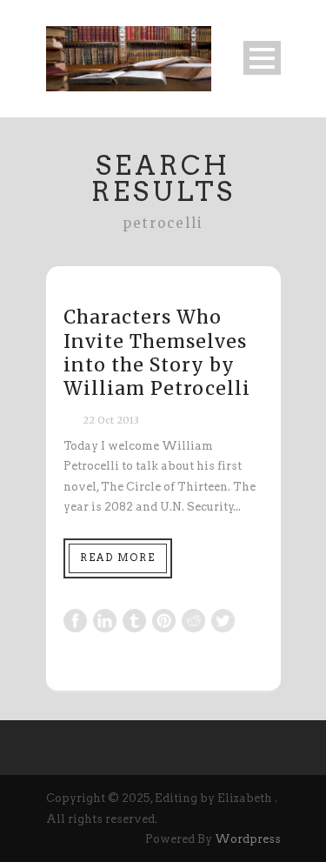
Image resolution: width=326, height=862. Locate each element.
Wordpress (248, 838)
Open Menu (262, 58)
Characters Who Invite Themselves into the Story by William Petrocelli (156, 352)
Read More (118, 557)
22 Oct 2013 (111, 420)
